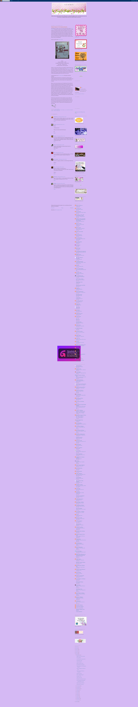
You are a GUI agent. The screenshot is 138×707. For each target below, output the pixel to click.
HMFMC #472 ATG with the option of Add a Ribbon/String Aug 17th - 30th (80, 407)
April (78, 695)
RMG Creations (78, 227)
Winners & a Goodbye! (79, 573)
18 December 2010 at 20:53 (60, 166)
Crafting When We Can (79, 498)
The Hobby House (78, 321)
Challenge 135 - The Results (79, 524)
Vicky (55, 144)
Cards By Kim (78, 297)
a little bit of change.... (79, 314)
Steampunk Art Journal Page (79, 273)
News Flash (77, 245)
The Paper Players (79, 365)
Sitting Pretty (77, 351)
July (77, 691)
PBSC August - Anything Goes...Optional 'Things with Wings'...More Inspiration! (80, 417)
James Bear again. (79, 673)
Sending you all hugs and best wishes (81, 339)
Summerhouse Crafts (79, 282)
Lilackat (69, 4)
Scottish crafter (78, 325)
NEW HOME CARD (79, 295)
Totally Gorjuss (69, 68)
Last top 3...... (78, 556)
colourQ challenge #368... (79, 515)
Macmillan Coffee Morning (79, 322)
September (78, 688)
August (78, 690)
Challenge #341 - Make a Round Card (81, 372)
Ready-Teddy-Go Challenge (80, 592)
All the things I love (79, 234)
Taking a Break (78, 448)
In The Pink (78, 491)
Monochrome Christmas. (80, 684)
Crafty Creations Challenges (80, 464)
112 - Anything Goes (79, 521)
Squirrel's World (78, 223)
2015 (77, 646)
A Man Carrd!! (78, 282)
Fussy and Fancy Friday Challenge (79, 481)
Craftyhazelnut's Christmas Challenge (80, 457)
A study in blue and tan (79, 259)
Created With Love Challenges (80, 578)
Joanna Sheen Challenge (80, 606)
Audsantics (77, 347)
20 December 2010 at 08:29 (61, 183)
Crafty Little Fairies (79, 611)
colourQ (77, 514)
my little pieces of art (79, 313)
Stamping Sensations (79, 437)
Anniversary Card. (79, 677)
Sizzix (52, 110)
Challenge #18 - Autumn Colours (80, 567)
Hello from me (78, 319)
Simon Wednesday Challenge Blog (80, 375)
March (78, 697)
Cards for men (78, 600)
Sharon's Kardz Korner (79, 291)
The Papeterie (78, 244)
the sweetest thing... (79, 551)
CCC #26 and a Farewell (79, 496)
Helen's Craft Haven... (79, 205)
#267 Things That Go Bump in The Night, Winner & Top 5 (80, 475)
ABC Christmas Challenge (80, 430)
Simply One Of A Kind (79, 231)
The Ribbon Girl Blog (79, 484)
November (78, 685)
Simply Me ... (78, 288)
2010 (77, 653)
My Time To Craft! (79, 440)
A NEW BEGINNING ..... (79, 289)
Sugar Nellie (78, 307)
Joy (76, 232)
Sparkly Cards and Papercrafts (80, 344)
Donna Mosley (56, 159)
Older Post (71, 207)
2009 (77, 701)
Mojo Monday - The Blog (80, 502)
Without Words (78, 539)
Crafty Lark (78, 338)
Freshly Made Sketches (79, 379)
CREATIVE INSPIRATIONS (80, 434)
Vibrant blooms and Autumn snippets (81, 212)
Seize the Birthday (79, 423)
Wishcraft (55, 176)
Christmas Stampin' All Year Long (80, 535)
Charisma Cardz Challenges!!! (80, 569)
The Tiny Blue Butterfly (79, 268)
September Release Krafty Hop (80, 255)
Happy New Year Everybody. (81, 656)
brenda (55, 124)
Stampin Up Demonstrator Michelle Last (80, 360)
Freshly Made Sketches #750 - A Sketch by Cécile (80, 381)
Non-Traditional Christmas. (81, 664)
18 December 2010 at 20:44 (62, 159)
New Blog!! (77, 329)
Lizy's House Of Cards (79, 300)
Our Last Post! (78, 579)
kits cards (77, 318)
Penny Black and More (79, 398)
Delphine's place (78, 254)
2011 (77, 652)
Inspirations (79, 547)
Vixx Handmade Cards (79, 275)
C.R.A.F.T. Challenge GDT (79, 266)
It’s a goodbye (78, 582)
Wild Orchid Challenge (79, 581)
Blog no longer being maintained (80, 279)
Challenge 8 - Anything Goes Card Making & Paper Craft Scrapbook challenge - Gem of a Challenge (80, 412)
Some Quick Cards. (79, 660)
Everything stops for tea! (79, 298)
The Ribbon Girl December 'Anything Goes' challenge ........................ (81, 486)
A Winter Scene (78, 206)
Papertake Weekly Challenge (80, 531)
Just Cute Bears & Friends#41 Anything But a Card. (81, 681)
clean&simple (78, 488)
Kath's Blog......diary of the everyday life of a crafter (80, 215)
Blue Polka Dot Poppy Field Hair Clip (81, 252)
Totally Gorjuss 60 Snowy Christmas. (80, 671)
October (78, 687)
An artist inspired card (79, 301)
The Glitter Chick (78, 272)
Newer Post (52, 207)
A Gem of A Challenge (79, 410)
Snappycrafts (78, 303)
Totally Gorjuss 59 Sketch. (80, 682)
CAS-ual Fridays (78, 477)
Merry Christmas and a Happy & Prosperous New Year (80, 229)
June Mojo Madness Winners (80, 502)
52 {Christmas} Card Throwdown (81, 383)
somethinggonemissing (79, 261)
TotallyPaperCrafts (79, 589)
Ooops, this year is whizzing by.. (80, 345)
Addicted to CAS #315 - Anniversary (81, 369)
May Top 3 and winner (79, 438)
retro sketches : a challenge (80, 511)
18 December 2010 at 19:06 (60, 144)
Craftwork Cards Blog (79, 527)
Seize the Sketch (78, 572)
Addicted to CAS (78, 368)
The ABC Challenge (79, 508)
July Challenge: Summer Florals (80, 518)
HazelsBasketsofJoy (79, 294)
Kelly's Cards (78, 248)
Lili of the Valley (60, 75)
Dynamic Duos (78, 584)
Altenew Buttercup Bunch (79, 209)
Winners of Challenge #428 (79, 465)
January (78, 699)
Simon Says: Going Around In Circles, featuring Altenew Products (81, 377)
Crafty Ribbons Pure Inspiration (81, 251)
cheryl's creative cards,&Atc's (80, 354)
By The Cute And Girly (79, 607)
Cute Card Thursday (79, 468)
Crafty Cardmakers (79, 473)
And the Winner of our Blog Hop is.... (81, 292)
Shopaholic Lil (78, 350)
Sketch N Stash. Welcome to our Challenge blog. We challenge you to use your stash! (81, 555)
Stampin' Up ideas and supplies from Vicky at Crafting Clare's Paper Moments (80, 219)
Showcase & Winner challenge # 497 (81, 451)
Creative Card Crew (79, 520)
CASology (77, 460)
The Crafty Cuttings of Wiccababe (79, 258)
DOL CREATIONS (79, 241)
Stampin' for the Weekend (80, 575)
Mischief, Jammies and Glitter (80, 285)
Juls (54, 152)
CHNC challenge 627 (79, 458)
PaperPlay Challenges (79, 605)
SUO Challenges (78, 394)
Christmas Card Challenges (80, 495)
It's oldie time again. (78, 304)
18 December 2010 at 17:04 (60, 124)
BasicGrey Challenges (79, 597)
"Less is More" (78, 450)
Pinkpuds (77, 341)
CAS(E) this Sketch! (79, 471)
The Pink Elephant (79, 543)
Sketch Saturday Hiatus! (79, 445)
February (78, 698)
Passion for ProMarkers (79, 390)
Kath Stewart (56, 116)
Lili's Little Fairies (79, 237)
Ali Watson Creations (79, 331)
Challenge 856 (78, 420)
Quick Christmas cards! (80, 663)
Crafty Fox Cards (78, 357)
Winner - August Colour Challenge (80, 384)
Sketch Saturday (78, 444)
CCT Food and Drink (79, 311)
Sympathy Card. (79, 676)
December (78, 655)
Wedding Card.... (78, 242)
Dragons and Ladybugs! (79, 235)
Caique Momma (78, 316)
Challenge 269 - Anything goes (80, 336)
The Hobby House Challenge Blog (80, 566)
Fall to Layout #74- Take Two (80, 489)
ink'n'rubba (78, 310)
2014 (77, 648)
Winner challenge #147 (79, 499)
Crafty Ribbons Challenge (80, 505)
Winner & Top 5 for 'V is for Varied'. (81, 509)
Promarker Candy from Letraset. (81, 678)
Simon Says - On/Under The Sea (80, 216)
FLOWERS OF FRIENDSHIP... (80, 276)
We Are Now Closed (78, 563)
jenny (54, 166)
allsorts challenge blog (79, 419)
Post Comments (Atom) (58, 209)
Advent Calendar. (79, 661)
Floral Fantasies (78, 211)
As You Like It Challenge (80, 426)
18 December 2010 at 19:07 (59, 152)
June (77, 692)
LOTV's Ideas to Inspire (79, 278)
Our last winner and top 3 (79, 576)
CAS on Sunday (78, 372)
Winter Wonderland (79, 453)
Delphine (55, 183)
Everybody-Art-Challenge (80, 401)
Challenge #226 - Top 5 (79, 482)
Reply (55, 121)
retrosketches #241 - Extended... (80, 512)
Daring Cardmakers (79, 447)
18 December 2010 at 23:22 (61, 176)
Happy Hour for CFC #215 (79, 478)
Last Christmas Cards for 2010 (81, 659)
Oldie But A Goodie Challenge (80, 562)
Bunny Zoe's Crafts (79, 517)
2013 (77, 649)
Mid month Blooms (78, 399)
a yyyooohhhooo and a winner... (80, 342)
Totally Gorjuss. (60, 39)
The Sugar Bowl (78, 524)
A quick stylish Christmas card (80, 221)
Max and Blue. (79, 657)
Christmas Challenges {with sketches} (80, 610)
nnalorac (55, 136)
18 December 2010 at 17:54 (61, 136)
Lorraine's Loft (78, 208)
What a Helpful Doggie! (80, 674)
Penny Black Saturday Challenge (81, 415)
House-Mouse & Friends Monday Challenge (81, 405)
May (77, 694)
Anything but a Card (78, 570)
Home (62, 207)
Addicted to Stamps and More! (80, 387)
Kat (81, 87)
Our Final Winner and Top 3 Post (80, 454)
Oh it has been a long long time (80, 325)
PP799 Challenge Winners (79, 366)
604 (76, 402)
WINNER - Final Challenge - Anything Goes (80, 598)
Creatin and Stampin (79, 328)
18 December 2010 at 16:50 (62, 116)
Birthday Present (78, 348)
